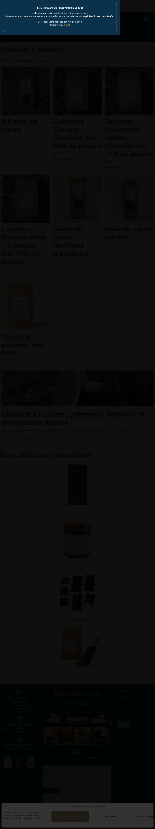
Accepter (70, 816)
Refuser (110, 816)
